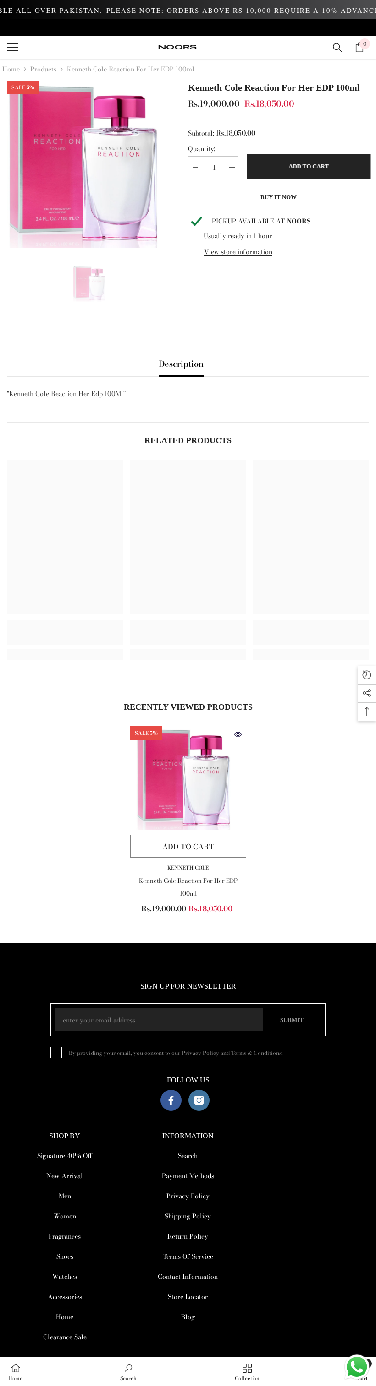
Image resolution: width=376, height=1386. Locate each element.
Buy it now (278, 197)
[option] (90, 164)
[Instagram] (199, 1100)
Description (181, 364)
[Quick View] (238, 734)
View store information (238, 252)
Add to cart (307, 166)
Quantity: (201, 149)
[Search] (337, 47)
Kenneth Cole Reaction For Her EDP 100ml (188, 887)
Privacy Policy (200, 1053)
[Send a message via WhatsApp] (357, 1367)
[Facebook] (171, 1100)
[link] (65, 638)
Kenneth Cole (188, 867)
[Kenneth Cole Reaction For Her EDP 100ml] (188, 778)
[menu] (12, 47)
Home (11, 69)
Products (43, 69)
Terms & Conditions (256, 1053)
